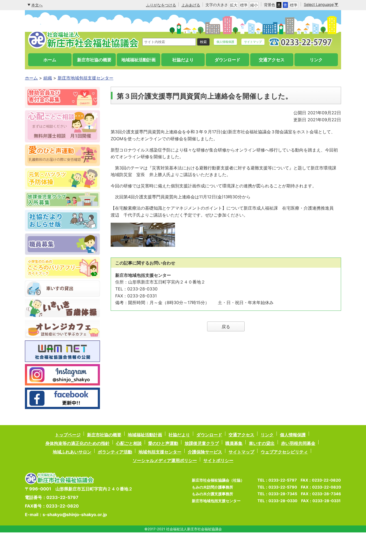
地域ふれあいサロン (72, 452)
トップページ (68, 434)
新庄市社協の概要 (94, 59)
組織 (47, 78)
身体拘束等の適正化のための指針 (77, 443)
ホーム (49, 59)
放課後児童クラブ (202, 443)
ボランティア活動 (115, 452)
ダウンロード (227, 59)
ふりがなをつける (161, 5)
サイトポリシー (218, 460)
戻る (226, 326)
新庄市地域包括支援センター (85, 78)
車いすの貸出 (262, 443)
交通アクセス (272, 59)
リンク (316, 59)
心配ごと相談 (129, 443)
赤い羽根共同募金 (298, 443)
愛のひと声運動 (163, 443)
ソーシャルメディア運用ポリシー (165, 460)
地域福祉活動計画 (138, 59)
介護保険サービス (205, 452)
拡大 (233, 5)
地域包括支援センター (160, 452)
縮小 (254, 5)
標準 (244, 5)
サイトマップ (253, 42)
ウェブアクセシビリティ (284, 452)
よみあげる (190, 5)
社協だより (183, 59)
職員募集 (233, 443)
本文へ (37, 5)
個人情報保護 (225, 42)
